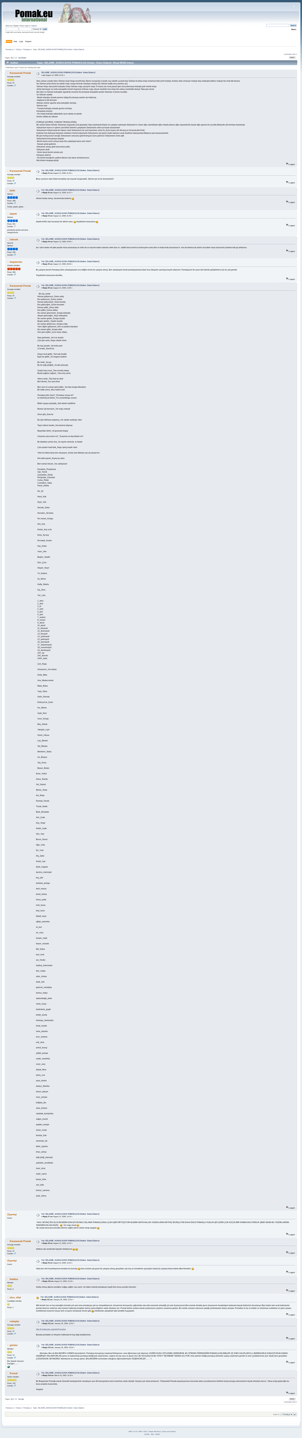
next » (294, 54)
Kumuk (14, 1373)
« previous (288, 54)
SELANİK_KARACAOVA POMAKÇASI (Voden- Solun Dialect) (68, 72)
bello (12, 190)
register (34, 26)
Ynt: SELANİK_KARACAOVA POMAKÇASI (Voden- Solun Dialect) (70, 170)
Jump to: (276, 1414)
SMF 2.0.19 (133, 1431)
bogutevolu (16, 262)
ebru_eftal (15, 1297)
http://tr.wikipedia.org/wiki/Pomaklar (51, 1329)
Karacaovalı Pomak (20, 73)
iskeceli (14, 239)
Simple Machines (154, 1431)
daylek (13, 213)
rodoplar (14, 1321)
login (27, 26)
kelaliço (14, 1279)
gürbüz (14, 1345)
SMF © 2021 (143, 1431)
